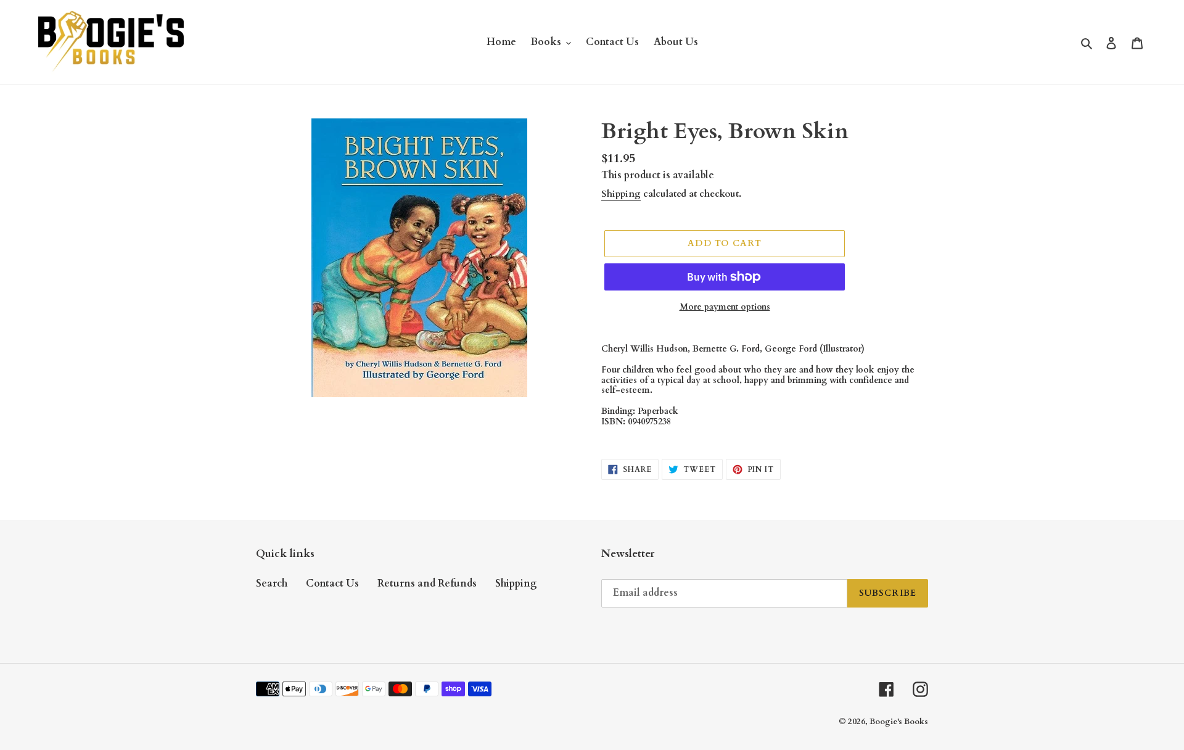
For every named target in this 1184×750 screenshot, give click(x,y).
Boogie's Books (899, 721)
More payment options (725, 307)
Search (271, 583)
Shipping (621, 194)
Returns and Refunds (427, 583)
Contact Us (332, 583)
